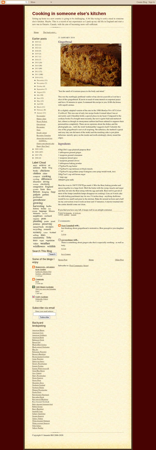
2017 (37, 56)
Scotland (53, 232)
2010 (37, 77)
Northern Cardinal (38, 385)
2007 (37, 155)
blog (50, 167)
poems (46, 221)
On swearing (41, 116)
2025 (37, 42)
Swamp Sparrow (38, 416)
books (35, 170)
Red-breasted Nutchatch (40, 394)
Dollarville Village (41, 299)
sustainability (38, 237)
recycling (37, 229)
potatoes (36, 223)
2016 (37, 59)
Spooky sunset (42, 132)
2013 (37, 68)
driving (46, 181)
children (37, 173)
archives (42, 165)
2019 (37, 53)
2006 (37, 158)
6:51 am (63, 249)
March (39, 107)
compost (36, 176)
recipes (49, 226)
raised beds (38, 226)
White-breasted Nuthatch (41, 421)
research (47, 229)
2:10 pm (63, 234)
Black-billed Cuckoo (39, 344)
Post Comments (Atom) (79, 265)
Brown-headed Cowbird (40, 356)
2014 (37, 65)
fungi (53, 191)
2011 (37, 74)
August (39, 92)
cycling (36, 179)
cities (45, 173)
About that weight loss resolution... (44, 139)
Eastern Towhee (37, 366)
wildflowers (39, 246)
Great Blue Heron (38, 371)
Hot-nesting (41, 127)
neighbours (38, 215)
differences (46, 178)
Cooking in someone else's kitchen (69, 13)
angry (35, 165)
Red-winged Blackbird (40, 399)
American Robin (38, 337)
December (40, 80)
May (39, 101)
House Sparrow (37, 378)
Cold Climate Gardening (44, 287)
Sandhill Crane (37, 411)
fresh (37, 281)
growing (38, 203)
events (35, 189)
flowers (36, 191)
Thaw (39, 130)
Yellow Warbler (37, 428)
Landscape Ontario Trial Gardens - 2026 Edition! (43, 272)
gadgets (36, 194)
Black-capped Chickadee (41, 347)
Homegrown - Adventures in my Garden (45, 268)
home (43, 208)
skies (43, 234)
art (49, 165)
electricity (45, 183)
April (39, 104)
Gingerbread (41, 124)
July (38, 95)
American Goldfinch (39, 335)
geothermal (37, 197)
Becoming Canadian (44, 135)
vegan (41, 240)
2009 (37, 149)
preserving (47, 223)
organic (36, 218)
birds (44, 167)
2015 (37, 62)
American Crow (37, 332)
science (45, 232)
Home (36, 32)
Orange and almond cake (45, 143)
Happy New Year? (43, 146)
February (40, 110)
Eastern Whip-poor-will (40, 368)
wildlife (51, 246)
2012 (37, 71)
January (40, 113)
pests (43, 218)
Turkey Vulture (37, 418)
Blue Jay (35, 349)
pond (53, 221)
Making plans (41, 118)
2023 (37, 48)
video (35, 243)
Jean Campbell (67, 225)
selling (36, 235)
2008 (37, 152)
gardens (45, 194)
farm (42, 189)
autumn (36, 167)
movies (44, 213)
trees (35, 240)
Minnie (52, 211)
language (43, 210)
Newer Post (62, 259)
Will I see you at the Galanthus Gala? (45, 290)
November (41, 83)
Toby (48, 237)
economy (36, 184)
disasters (37, 181)
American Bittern (38, 330)
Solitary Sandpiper (38, 413)
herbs (48, 206)
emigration (38, 186)
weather (45, 243)
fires (49, 189)
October (40, 86)
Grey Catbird (36, 373)
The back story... (50, 32)
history (36, 208)
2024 (37, 45)
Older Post (119, 259)
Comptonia (39, 279)
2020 (37, 51)
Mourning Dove (38, 383)
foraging (45, 191)
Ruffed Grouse (37, 406)
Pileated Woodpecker (39, 390)
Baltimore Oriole (38, 340)
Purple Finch (36, 392)
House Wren (36, 380)
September (41, 89)
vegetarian (50, 240)
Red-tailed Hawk (38, 397)
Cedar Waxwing (38, 359)
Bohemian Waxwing (39, 352)
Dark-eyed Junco (38, 361)
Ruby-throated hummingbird (42, 404)
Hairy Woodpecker (39, 375)
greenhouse (39, 199)
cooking (46, 176)
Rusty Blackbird (38, 409)
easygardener (67, 239)
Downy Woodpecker (39, 363)
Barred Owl (36, 342)
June (39, 98)
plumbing (37, 221)
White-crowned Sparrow (41, 423)
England (49, 186)
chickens (45, 170)
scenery (37, 232)
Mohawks (36, 213)
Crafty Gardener (41, 297)
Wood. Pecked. (42, 121)
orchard (48, 215)
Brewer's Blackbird (39, 354)
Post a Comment (66, 254)
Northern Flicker (38, 387)
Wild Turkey (36, 425)
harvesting (38, 206)
